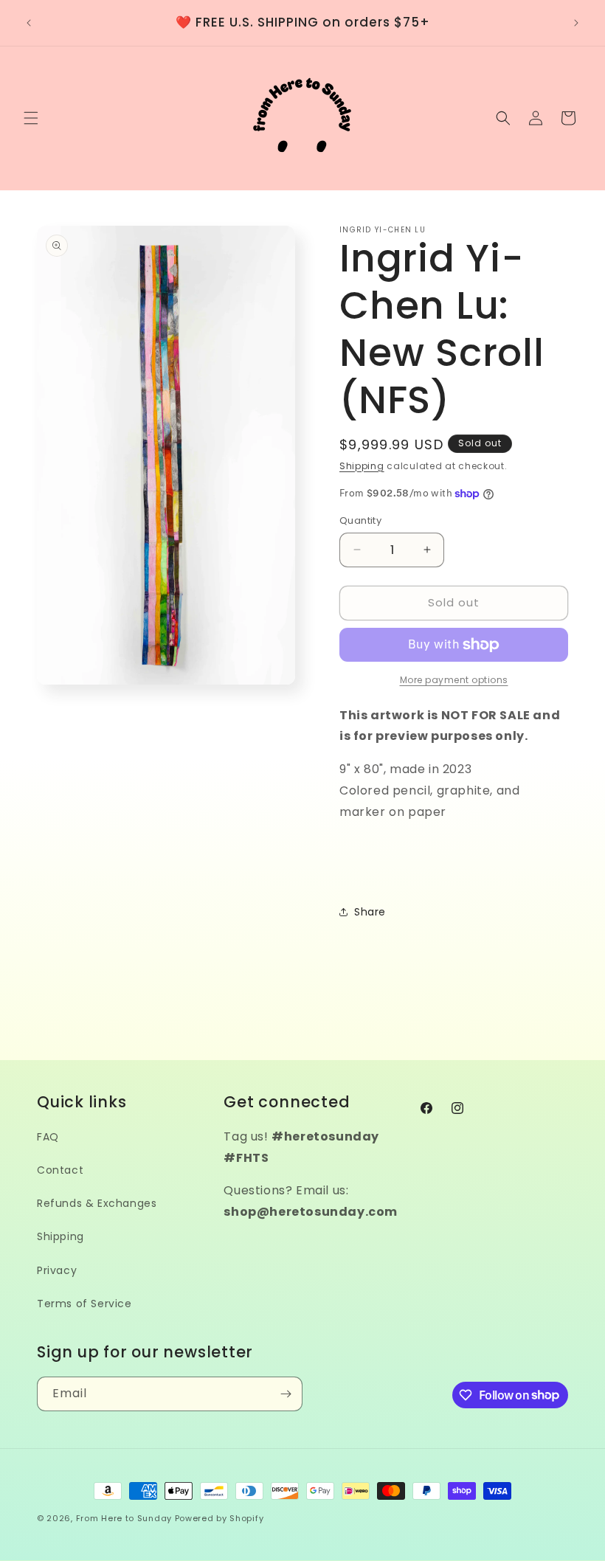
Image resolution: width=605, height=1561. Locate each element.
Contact (60, 1170)
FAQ (48, 1136)
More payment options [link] (454, 680)
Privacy (57, 1270)
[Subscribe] (285, 1394)
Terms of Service (84, 1303)
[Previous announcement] (29, 23)
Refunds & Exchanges (96, 1203)
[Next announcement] (576, 23)
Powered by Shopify (219, 1518)
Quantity (360, 520)
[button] (31, 118)
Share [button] (370, 911)
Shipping (361, 466)
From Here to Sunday (124, 1518)
